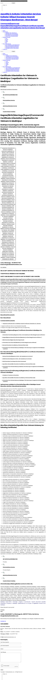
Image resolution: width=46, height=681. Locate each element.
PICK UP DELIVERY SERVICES (12, 45)
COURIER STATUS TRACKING (12, 48)
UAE (6, 38)
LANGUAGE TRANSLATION (11, 36)
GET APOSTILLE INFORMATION (12, 44)
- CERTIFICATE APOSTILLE (11, 55)
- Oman (6, 63)
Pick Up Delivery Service (9, 100)
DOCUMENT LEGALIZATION (11, 35)
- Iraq (6, 65)
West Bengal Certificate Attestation (8, 89)
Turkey (6, 41)
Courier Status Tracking (9, 111)
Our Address (3, 267)
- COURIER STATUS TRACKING (12, 71)
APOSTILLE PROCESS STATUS (12, 47)
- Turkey (7, 64)
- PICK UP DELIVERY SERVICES (12, 68)
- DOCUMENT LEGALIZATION (12, 57)
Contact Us (3, 621)
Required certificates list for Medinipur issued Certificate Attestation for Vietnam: (22, 323)
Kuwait (6, 39)
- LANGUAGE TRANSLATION (11, 59)
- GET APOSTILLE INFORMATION (12, 67)
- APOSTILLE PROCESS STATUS (12, 69)
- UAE (6, 61)
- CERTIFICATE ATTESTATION (11, 56)
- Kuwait (7, 62)
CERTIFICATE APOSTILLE (11, 32)
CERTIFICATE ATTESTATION (11, 33)
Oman (6, 40)
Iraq (6, 42)
